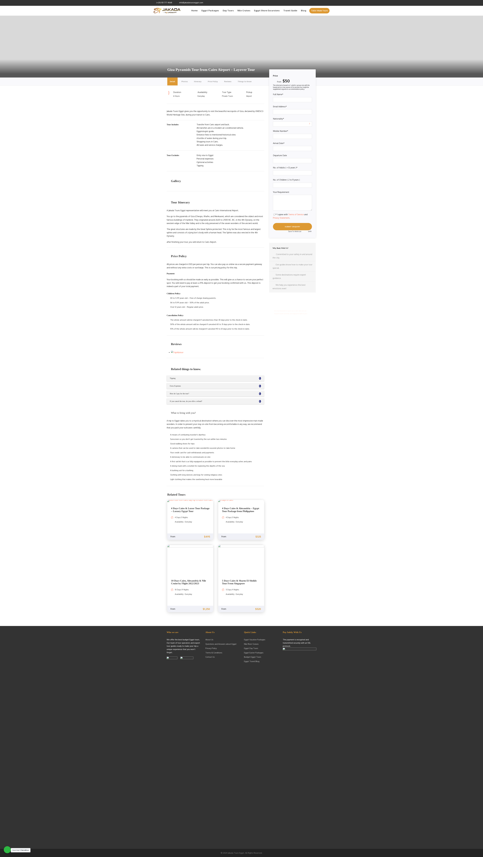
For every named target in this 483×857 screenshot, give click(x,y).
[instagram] (328, 3)
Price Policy (213, 81)
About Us (209, 639)
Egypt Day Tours (251, 648)
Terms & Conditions (213, 652)
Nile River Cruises (251, 644)
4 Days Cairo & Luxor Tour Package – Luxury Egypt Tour (190, 510)
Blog (303, 10)
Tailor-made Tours (319, 11)
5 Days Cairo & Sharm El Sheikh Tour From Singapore (239, 582)
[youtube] (325, 3)
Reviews (227, 81)
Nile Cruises (243, 10)
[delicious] (311, 3)
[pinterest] (318, 3)
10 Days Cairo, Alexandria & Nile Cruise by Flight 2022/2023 (188, 582)
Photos (184, 81)
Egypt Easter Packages (253, 652)
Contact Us (210, 657)
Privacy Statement (281, 218)
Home (194, 10)
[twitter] (321, 3)
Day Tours (228, 10)
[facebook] (315, 3)
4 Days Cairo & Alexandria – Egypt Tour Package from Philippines (240, 510)
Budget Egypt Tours (252, 657)
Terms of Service (296, 214)
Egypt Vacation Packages (254, 639)
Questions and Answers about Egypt (220, 644)
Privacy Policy (211, 648)
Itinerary (198, 81)
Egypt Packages (210, 10)
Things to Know (245, 81)
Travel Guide (290, 10)
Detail (172, 81)
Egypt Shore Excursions (267, 10)
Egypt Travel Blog (251, 661)
